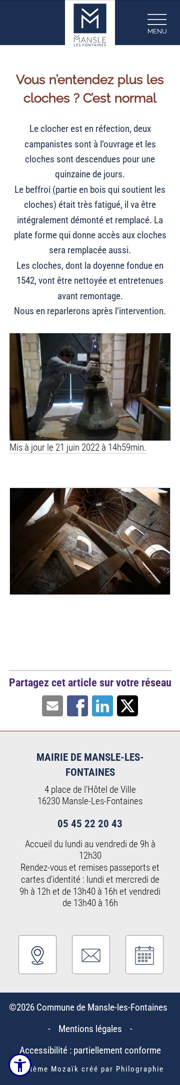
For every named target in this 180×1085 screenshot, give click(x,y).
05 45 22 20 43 (90, 823)
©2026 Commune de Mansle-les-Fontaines (90, 1007)
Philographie (140, 1069)
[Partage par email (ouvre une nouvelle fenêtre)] (52, 705)
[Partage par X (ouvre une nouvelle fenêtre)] (127, 705)
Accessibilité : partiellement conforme (90, 1050)
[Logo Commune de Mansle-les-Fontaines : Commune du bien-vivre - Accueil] (90, 22)
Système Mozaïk (47, 1069)
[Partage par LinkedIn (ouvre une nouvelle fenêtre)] (102, 705)
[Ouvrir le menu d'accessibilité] (20, 1065)
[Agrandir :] (90, 544)
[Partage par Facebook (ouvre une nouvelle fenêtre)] (77, 705)
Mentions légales (90, 1029)
